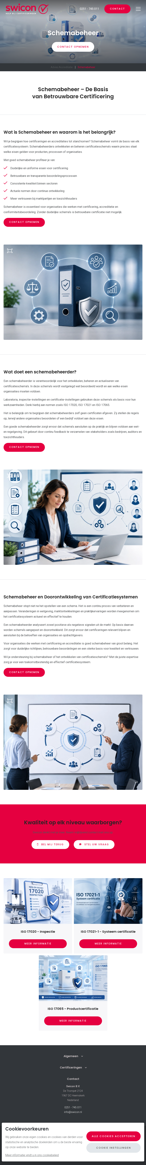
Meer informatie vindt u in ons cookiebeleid (32, 1155)
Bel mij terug (52, 844)
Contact (117, 8)
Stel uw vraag (96, 844)
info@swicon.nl (73, 1112)
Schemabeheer (86, 67)
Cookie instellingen (113, 1148)
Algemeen (71, 1056)
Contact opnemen (24, 222)
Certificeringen (71, 1067)
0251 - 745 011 (73, 1107)
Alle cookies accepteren (113, 1136)
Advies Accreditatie (62, 67)
